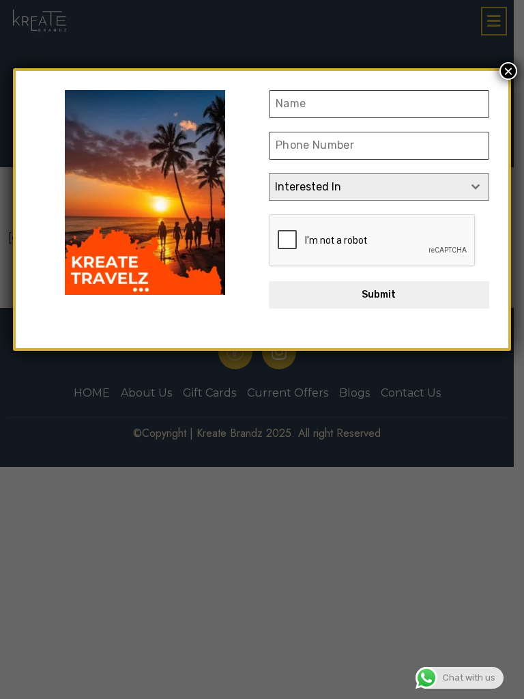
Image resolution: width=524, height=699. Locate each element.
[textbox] (366, 187)
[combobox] (379, 187)
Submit (379, 294)
